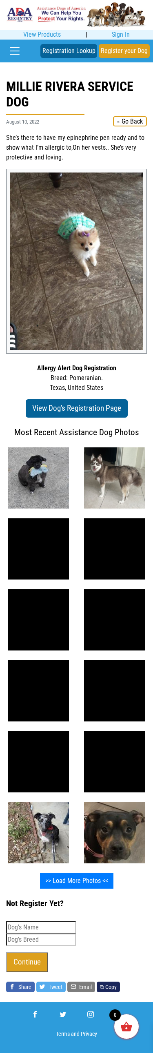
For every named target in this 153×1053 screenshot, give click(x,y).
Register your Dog (124, 51)
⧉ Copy (108, 987)
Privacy (89, 1034)
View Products (42, 34)
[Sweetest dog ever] (38, 832)
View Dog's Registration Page (76, 408)
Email (85, 987)
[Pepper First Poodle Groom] (38, 477)
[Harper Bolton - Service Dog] (114, 832)
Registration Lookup (68, 51)
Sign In (121, 34)
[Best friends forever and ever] (38, 548)
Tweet (54, 987)
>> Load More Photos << (76, 881)
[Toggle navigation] (14, 51)
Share (24, 987)
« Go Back (130, 121)
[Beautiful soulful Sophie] (38, 619)
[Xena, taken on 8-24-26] (114, 477)
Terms (63, 1034)
